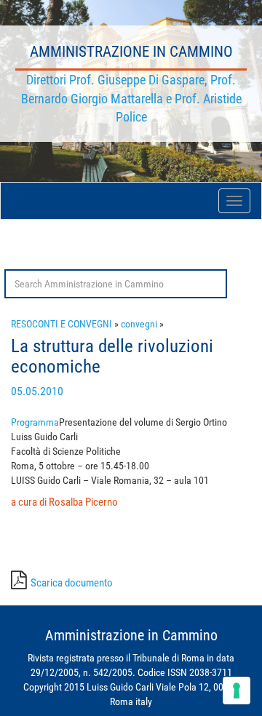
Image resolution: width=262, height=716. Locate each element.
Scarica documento (72, 582)
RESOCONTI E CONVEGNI (61, 324)
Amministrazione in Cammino (131, 51)
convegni (139, 324)
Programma (35, 422)
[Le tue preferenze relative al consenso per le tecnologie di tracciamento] (236, 690)
